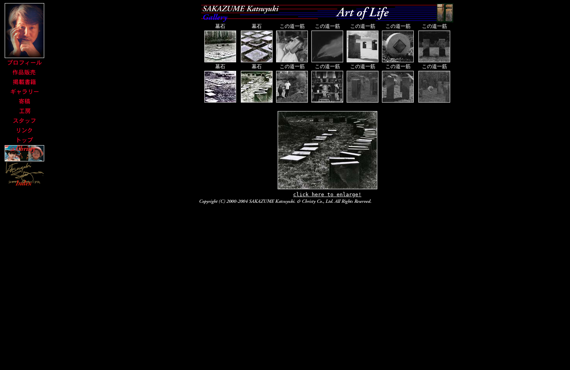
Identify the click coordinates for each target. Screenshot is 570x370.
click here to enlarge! (327, 194)
